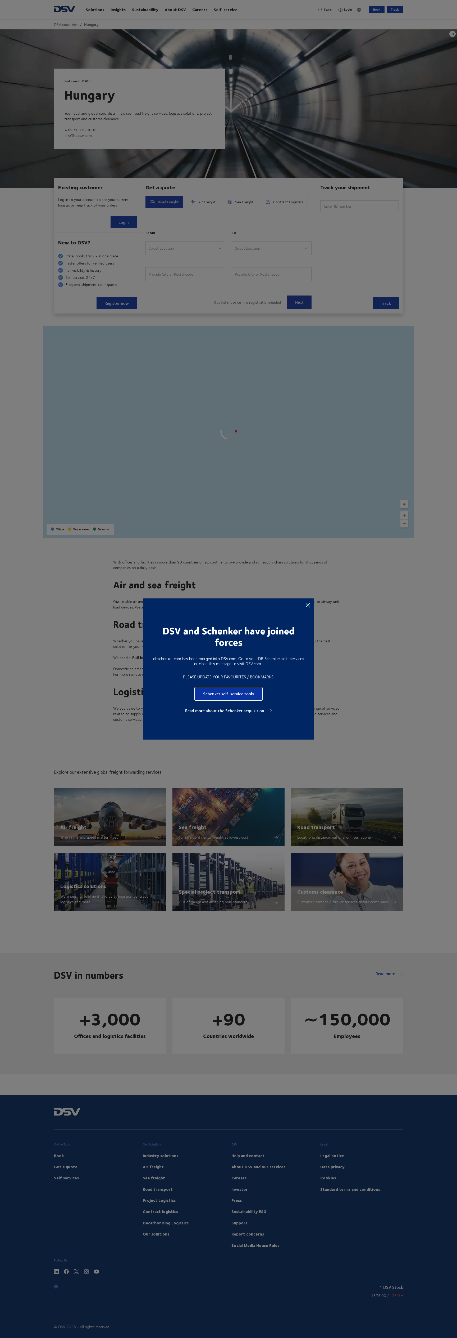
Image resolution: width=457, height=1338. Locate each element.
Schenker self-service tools (228, 694)
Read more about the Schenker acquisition (225, 710)
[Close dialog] (307, 605)
